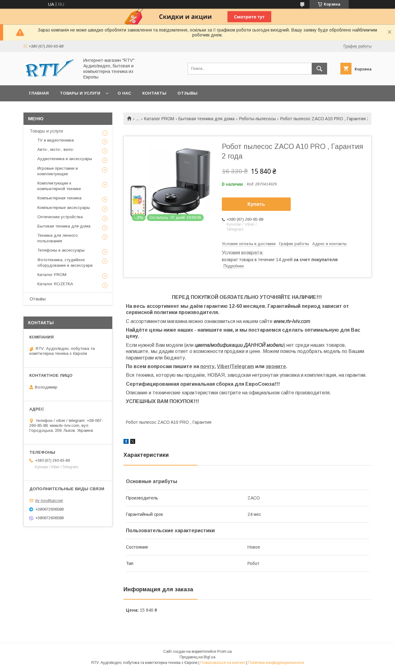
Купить (256, 204)
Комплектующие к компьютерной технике (59, 186)
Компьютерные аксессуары (63, 207)
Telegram (242, 366)
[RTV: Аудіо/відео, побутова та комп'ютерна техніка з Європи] (49, 75)
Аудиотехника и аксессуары (64, 158)
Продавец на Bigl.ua (197, 657)
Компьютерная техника (59, 198)
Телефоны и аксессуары (61, 250)
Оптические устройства (60, 216)
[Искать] (319, 68)
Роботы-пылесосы (257, 118)
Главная (39, 93)
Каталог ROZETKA (55, 284)
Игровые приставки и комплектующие (57, 171)
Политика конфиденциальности (276, 662)
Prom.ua (224, 651)
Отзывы (187, 93)
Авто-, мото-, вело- (55, 149)
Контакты (154, 93)
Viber (223, 366)
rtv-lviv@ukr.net (49, 500)
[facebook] (126, 442)
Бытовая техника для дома (206, 118)
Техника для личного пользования (57, 238)
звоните (276, 366)
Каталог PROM (159, 118)
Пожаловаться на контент (222, 662)
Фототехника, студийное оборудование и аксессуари (65, 262)
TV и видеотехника (55, 140)
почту (207, 366)
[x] (132, 442)
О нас (124, 93)
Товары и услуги (80, 93)
